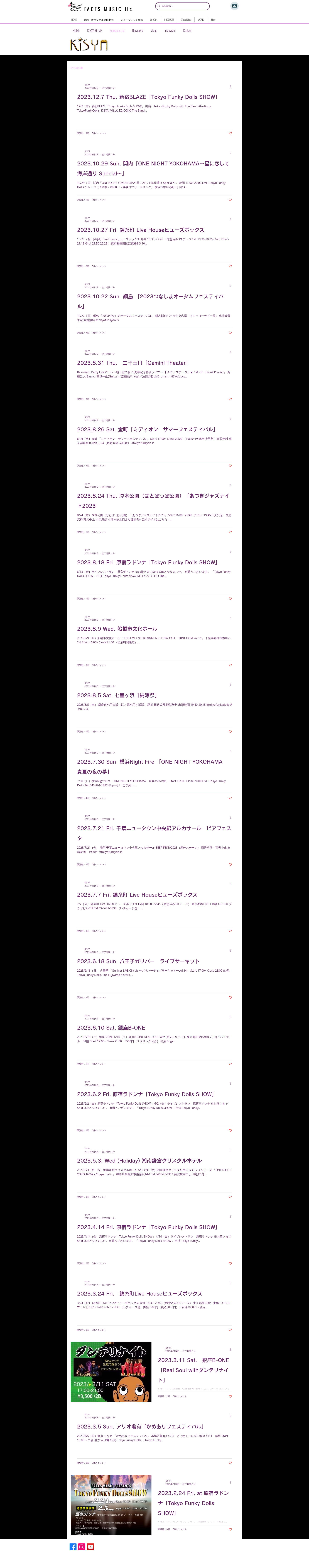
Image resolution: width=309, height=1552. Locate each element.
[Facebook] (73, 1546)
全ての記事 (76, 67)
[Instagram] (81, 1546)
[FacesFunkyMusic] (90, 1546)
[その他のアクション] (231, 86)
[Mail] (234, 6)
